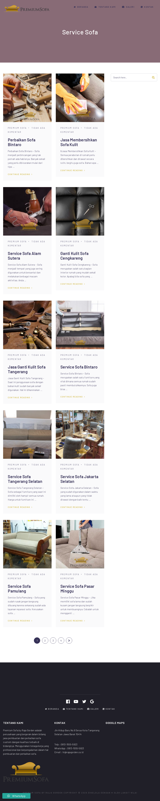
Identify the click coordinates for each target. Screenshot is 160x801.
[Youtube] (76, 701)
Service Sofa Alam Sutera (24, 255)
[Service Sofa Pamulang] (27, 544)
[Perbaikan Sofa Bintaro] (27, 98)
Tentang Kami (107, 7)
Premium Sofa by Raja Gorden (43, 792)
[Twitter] (84, 701)
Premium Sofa (17, 128)
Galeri (130, 7)
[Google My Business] (92, 701)
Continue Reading (19, 174)
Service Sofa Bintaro (79, 366)
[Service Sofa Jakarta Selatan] (80, 434)
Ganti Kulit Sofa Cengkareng (74, 255)
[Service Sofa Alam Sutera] (27, 211)
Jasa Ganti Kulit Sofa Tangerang (26, 369)
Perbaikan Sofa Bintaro (21, 142)
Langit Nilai (129, 792)
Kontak (148, 7)
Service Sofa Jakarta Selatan (79, 479)
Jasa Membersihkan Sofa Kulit (78, 142)
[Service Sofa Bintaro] (80, 325)
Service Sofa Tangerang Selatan (25, 479)
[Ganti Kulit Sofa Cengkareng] (80, 211)
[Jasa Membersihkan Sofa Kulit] (80, 98)
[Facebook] (68, 701)
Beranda (82, 7)
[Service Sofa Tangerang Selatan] (27, 434)
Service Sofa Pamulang (19, 588)
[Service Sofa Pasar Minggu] (80, 544)
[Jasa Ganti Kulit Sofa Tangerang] (27, 325)
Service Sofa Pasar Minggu (77, 588)
